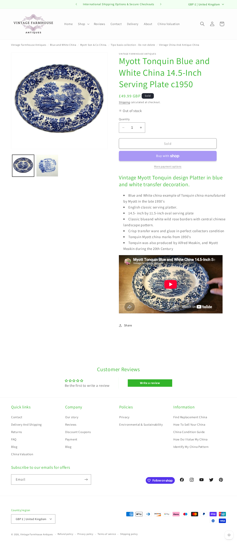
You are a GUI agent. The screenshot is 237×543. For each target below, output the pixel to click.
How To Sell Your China (189, 424)
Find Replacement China (190, 417)
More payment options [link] (167, 166)
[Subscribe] (86, 479)
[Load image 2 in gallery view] (47, 166)
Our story (71, 417)
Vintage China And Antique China (179, 44)
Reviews (70, 424)
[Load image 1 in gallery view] (23, 166)
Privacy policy (85, 534)
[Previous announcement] (76, 4)
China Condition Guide (189, 432)
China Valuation (22, 454)
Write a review (150, 383)
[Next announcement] (161, 4)
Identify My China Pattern (191, 447)
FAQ (13, 439)
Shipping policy (129, 534)
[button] (83, 24)
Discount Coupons (78, 432)
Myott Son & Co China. (93, 44)
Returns (16, 432)
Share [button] (128, 325)
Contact (16, 417)
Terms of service (107, 534)
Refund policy (65, 534)
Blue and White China (63, 44)
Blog (14, 447)
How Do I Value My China (190, 439)
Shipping (124, 102)
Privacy (124, 417)
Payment (71, 439)
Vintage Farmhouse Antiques (28, 44)
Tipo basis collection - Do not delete (133, 44)
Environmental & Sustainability (141, 424)
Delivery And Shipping (26, 424)
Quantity (124, 119)
